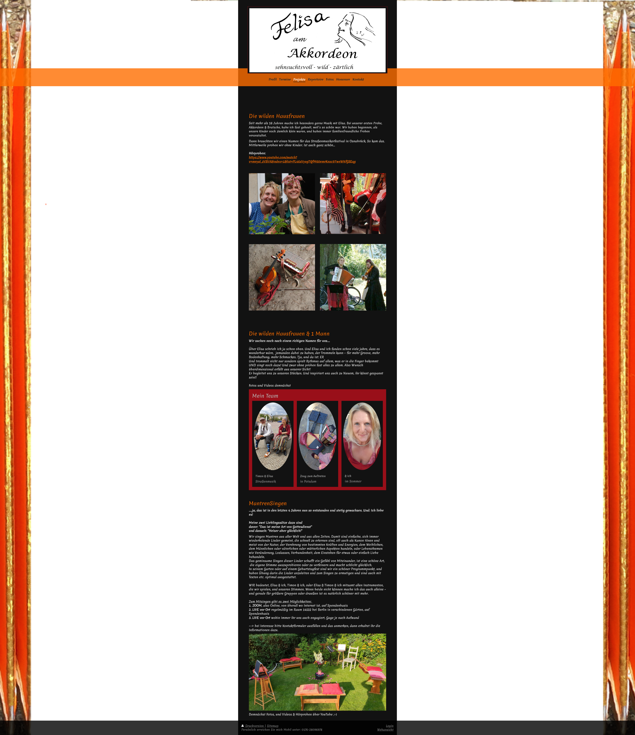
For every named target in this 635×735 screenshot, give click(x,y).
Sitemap (272, 726)
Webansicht (385, 730)
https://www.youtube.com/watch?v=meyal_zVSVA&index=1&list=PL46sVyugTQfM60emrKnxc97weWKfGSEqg (302, 159)
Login (390, 726)
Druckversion (254, 726)
